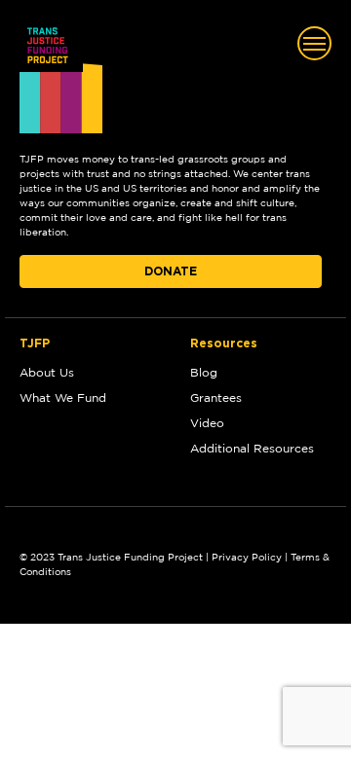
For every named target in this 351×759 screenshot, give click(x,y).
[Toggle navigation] (314, 43)
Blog (203, 373)
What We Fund (63, 398)
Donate (170, 271)
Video (207, 423)
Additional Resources (252, 448)
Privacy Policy (247, 557)
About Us (47, 373)
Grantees (216, 398)
